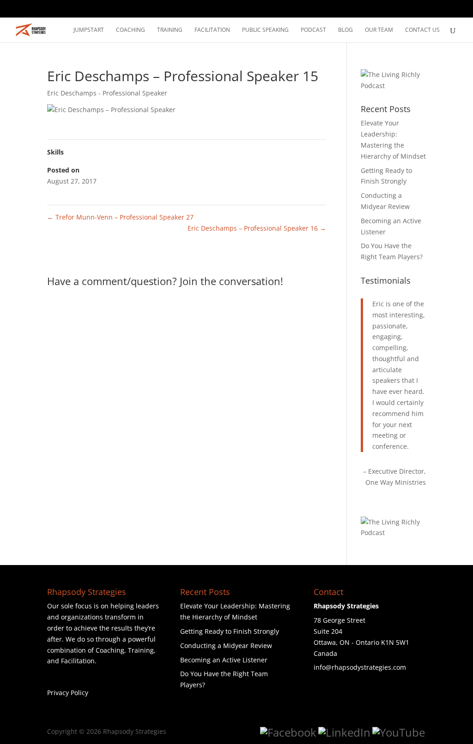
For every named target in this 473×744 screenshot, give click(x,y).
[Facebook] (288, 732)
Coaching (130, 30)
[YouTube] (398, 732)
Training (169, 30)
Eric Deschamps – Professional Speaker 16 (257, 228)
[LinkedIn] (344, 732)
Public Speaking (265, 30)
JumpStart (88, 30)
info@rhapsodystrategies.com (360, 667)
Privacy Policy (67, 692)
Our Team (379, 30)
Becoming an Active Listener (223, 659)
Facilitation (212, 30)
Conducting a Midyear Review (226, 645)
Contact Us (422, 30)
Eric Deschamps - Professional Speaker (107, 93)
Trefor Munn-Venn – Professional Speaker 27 (120, 217)
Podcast (313, 30)
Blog (345, 30)
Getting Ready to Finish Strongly (229, 631)
